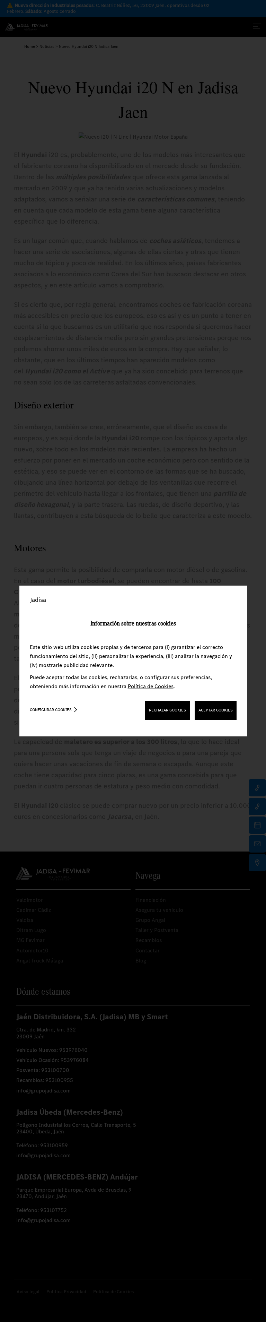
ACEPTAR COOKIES (215, 710)
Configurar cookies (51, 709)
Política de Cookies (151, 686)
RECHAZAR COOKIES (167, 710)
